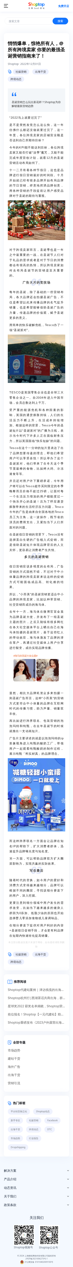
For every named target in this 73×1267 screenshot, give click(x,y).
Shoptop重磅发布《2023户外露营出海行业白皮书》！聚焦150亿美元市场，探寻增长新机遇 (36, 1022)
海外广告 (14, 1067)
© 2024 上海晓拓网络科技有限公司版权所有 (36, 1255)
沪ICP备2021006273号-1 (37, 1258)
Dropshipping (18, 1147)
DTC (49, 1129)
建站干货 (14, 1058)
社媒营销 (21, 71)
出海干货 (40, 71)
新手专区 (15, 1120)
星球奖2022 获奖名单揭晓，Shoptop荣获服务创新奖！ (36, 1006)
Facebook (52, 1120)
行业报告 (33, 1138)
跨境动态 (16, 79)
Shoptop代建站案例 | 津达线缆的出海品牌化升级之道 (36, 990)
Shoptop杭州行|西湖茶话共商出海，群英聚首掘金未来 (36, 998)
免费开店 (63, 6)
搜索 (60, 21)
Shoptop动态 (43, 1111)
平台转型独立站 (19, 1111)
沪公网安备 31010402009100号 (38, 1262)
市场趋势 (14, 1050)
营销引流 (14, 1083)
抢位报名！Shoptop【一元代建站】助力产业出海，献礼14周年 (36, 1014)
